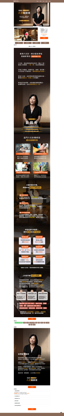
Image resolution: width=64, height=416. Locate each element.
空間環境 (41, 1)
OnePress (39, 414)
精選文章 (47, 1)
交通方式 (43, 1)
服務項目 (37, 1)
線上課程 (49, 1)
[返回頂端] (61, 413)
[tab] (19, 322)
